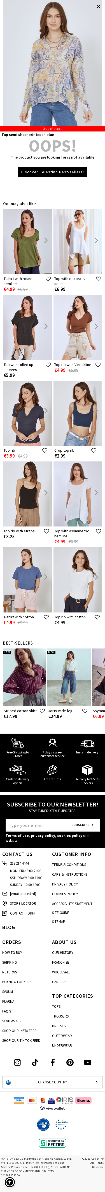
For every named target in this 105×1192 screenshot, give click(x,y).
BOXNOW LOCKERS (16, 982)
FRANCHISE (60, 962)
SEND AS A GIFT (13, 1021)
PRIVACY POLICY (65, 884)
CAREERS (59, 982)
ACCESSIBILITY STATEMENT (72, 903)
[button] (10, 1182)
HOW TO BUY (12, 952)
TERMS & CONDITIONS (69, 864)
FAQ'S (6, 1011)
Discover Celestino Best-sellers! (52, 171)
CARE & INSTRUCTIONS (69, 874)
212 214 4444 (19, 863)
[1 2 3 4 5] (52, 65)
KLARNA (8, 1001)
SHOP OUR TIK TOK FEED (21, 1040)
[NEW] (24, 705)
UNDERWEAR (62, 1045)
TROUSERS (60, 1016)
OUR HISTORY (62, 952)
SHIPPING (9, 962)
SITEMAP (58, 921)
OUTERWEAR (62, 1035)
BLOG (8, 927)
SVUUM (7, 991)
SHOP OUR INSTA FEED (19, 1030)
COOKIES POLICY (65, 894)
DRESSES (59, 1026)
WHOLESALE (61, 972)
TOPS (56, 1006)
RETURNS (9, 972)
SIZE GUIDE (60, 912)
